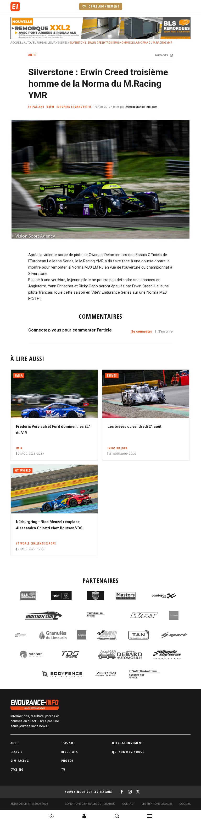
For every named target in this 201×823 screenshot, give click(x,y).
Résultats (69, 752)
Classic (16, 752)
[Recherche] (117, 816)
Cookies (185, 803)
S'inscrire (165, 331)
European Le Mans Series (50, 42)
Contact (128, 803)
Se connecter (141, 331)
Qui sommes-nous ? (128, 752)
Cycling (16, 769)
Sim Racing (19, 761)
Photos (67, 761)
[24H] (51, 816)
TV (63, 769)
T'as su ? (68, 743)
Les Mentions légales (157, 803)
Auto (27, 42)
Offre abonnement (103, 6)
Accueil (16, 42)
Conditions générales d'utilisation (90, 803)
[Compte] (84, 816)
